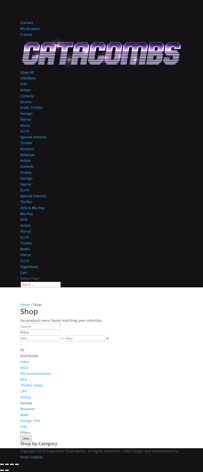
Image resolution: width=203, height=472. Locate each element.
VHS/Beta (28, 78)
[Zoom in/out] (2, 464)
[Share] (12, 464)
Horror (25, 119)
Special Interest (33, 137)
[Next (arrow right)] (7, 470)
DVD (23, 219)
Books (25, 249)
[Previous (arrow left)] (2, 470)
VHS (23, 84)
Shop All (27, 72)
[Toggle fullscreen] (7, 464)
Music (25, 125)
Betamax (27, 154)
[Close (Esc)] (17, 464)
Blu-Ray (26, 213)
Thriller (26, 143)
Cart (23, 272)
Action (25, 90)
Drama (25, 101)
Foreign (26, 113)
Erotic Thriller (31, 107)
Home (25, 304)
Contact (26, 22)
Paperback (29, 266)
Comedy (27, 96)
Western (27, 149)
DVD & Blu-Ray (32, 207)
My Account (30, 28)
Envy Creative (31, 457)
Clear (26, 438)
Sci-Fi (24, 131)
